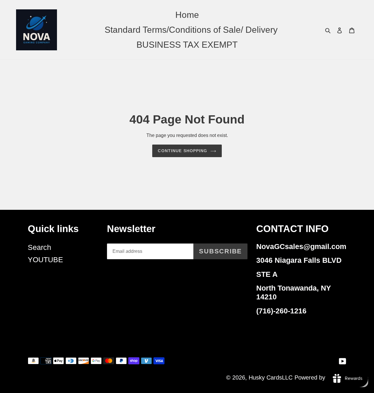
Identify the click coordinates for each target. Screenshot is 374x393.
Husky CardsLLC (270, 377)
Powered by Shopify (320, 377)
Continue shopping (182, 150)
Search (39, 247)
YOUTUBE (45, 259)
